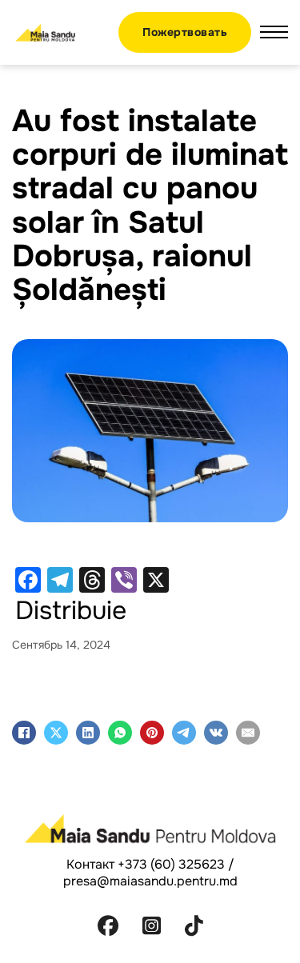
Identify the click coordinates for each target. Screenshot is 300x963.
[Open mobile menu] (274, 32)
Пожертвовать (184, 32)
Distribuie (70, 611)
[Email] (248, 733)
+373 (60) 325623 (171, 864)
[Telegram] (184, 733)
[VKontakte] (216, 733)
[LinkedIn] (88, 733)
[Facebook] (24, 733)
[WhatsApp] (120, 733)
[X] (56, 733)
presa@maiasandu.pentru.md (150, 881)
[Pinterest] (152, 733)
